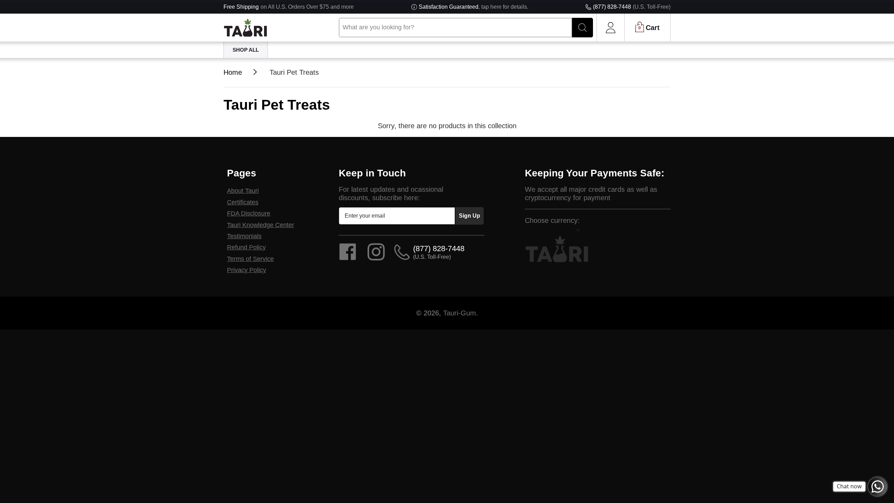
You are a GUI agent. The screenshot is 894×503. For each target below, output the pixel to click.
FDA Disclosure (248, 213)
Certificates (242, 202)
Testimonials (244, 236)
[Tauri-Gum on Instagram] (376, 256)
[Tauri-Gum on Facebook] (348, 256)
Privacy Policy (246, 270)
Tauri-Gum (459, 313)
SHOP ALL (246, 50)
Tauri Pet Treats (294, 72)
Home (233, 72)
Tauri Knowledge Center (260, 224)
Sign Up (469, 216)
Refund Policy (246, 247)
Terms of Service (250, 258)
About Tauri (243, 190)
